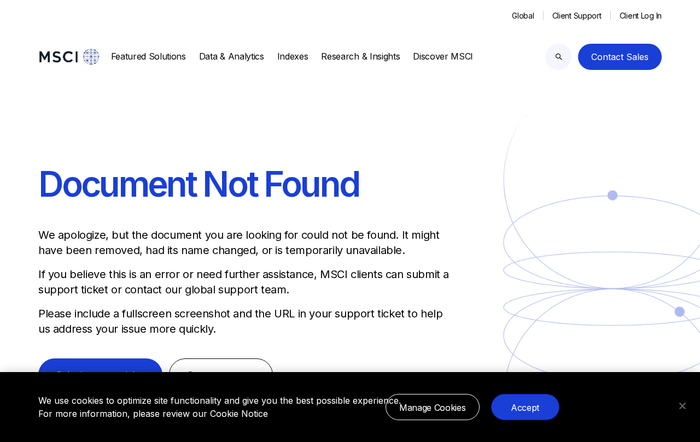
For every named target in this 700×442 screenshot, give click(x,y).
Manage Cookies (432, 407)
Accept (525, 407)
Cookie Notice (239, 413)
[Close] (682, 406)
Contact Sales (620, 56)
